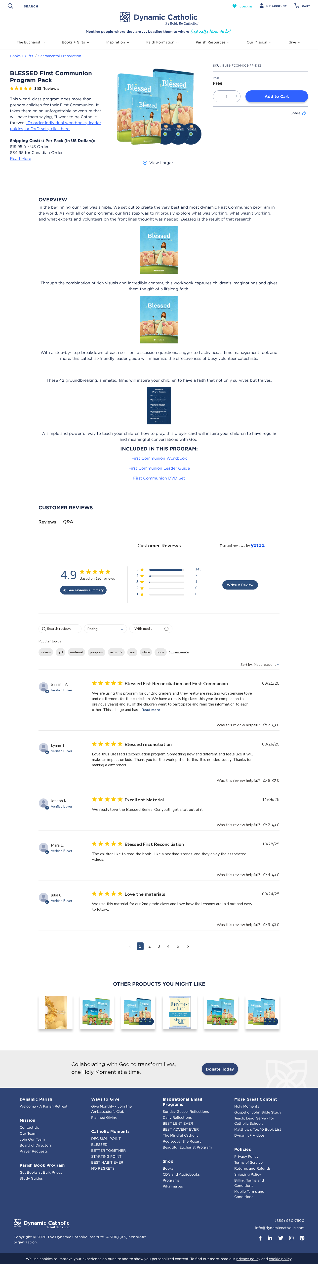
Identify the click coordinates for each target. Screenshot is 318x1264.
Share (295, 113)
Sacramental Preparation (59, 56)
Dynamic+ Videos (249, 1135)
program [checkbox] (96, 652)
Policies (242, 1149)
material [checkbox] (76, 652)
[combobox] (116, 6)
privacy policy (248, 1259)
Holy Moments (246, 1106)
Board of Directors (36, 1145)
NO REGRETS (103, 1168)
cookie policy (280, 1259)
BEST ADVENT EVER (181, 1129)
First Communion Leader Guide (159, 468)
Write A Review (240, 585)
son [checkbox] (132, 652)
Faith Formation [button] (160, 42)
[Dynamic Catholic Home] (159, 18)
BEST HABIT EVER (107, 1162)
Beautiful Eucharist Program (187, 1147)
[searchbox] (60, 628)
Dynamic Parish (36, 1099)
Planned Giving (104, 1117)
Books (168, 1168)
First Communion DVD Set (159, 478)
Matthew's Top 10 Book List (257, 1129)
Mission (28, 1120)
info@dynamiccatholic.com (279, 1228)
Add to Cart (277, 96)
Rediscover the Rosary (182, 1141)
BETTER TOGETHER (108, 1150)
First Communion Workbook (159, 458)
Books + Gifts (21, 56)
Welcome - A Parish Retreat (44, 1106)
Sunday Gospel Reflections (186, 1111)
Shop (168, 1161)
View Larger (161, 162)
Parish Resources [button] (210, 42)
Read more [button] (151, 709)
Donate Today (220, 1069)
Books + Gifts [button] (73, 42)
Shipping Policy (247, 1174)
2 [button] (149, 946)
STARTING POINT (106, 1156)
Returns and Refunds (252, 1168)
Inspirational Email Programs (182, 1102)
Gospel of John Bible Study (257, 1112)
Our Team (28, 1133)
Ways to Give (105, 1099)
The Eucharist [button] (28, 42)
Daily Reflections (177, 1117)
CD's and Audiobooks (181, 1174)
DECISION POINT (106, 1138)
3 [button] (159, 946)
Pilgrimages (173, 1186)
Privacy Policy (246, 1156)
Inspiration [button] (115, 42)
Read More (20, 158)
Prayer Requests (34, 1151)
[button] (242, 5)
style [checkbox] (146, 652)
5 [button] (178, 946)
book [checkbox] (160, 652)
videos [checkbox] (46, 652)
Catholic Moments (110, 1131)
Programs (171, 1180)
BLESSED (99, 1144)
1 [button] (140, 946)
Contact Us (29, 1127)
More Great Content (255, 1099)
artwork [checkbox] (116, 652)
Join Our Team (32, 1139)
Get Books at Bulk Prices (41, 1172)
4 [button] (168, 946)
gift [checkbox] (60, 652)
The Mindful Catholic (181, 1135)
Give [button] (292, 42)
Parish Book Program (42, 1165)
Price (216, 77)
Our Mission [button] (257, 42)
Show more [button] (179, 652)
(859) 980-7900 (289, 1220)
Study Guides (31, 1178)
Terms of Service (248, 1162)
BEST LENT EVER (178, 1123)
